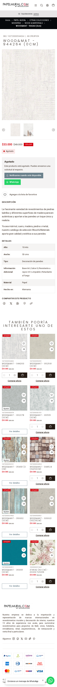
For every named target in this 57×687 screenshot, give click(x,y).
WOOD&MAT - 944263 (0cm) (13, 364)
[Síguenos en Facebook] (17, 638)
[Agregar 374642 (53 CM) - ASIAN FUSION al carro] (50, 581)
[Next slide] (52, 129)
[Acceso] (47, 5)
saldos (36, 14)
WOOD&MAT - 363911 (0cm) (12, 571)
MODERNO (16, 23)
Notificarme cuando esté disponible (25, 175)
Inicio (7, 20)
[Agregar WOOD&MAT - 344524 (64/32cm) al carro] (50, 478)
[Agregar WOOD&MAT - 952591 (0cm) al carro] (50, 375)
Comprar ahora (14, 381)
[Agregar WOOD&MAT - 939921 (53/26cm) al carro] (50, 530)
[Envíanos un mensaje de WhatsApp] (50, 680)
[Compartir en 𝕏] (11, 303)
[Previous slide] (4, 129)
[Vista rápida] (24, 349)
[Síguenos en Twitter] (21, 638)
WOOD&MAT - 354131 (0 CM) (14, 468)
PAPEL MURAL (20, 20)
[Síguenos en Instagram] (13, 638)
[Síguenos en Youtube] (26, 638)
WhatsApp (14, 182)
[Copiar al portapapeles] (31, 303)
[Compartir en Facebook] (4, 303)
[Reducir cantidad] (4, 375)
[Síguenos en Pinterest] (34, 638)
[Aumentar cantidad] (15, 375)
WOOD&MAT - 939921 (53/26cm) (41, 519)
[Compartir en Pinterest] (24, 303)
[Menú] (36, 5)
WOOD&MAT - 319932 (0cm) (13, 519)
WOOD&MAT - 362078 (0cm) (13, 416)
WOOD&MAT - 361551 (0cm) (40, 416)
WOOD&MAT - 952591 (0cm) (41, 364)
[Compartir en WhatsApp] (17, 303)
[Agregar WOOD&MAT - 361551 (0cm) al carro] (50, 426)
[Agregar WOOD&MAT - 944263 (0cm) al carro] (22, 375)
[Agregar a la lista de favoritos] (24, 343)
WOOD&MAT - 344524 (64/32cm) (41, 468)
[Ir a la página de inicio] (16, 5)
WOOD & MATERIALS (34, 23)
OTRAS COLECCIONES (39, 20)
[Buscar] (41, 5)
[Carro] (53, 5)
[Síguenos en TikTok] (29, 638)
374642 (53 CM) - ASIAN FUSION (39, 571)
